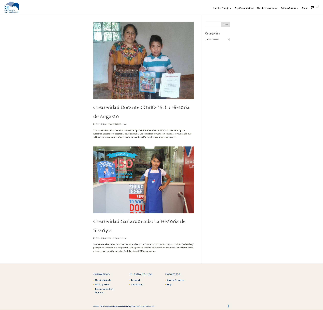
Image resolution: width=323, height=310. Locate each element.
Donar (304, 8)
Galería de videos (175, 280)
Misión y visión (102, 284)
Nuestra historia (103, 280)
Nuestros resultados (267, 8)
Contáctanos (137, 284)
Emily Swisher (102, 124)
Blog (169, 284)
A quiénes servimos (244, 8)
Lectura (123, 124)
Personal (135, 280)
